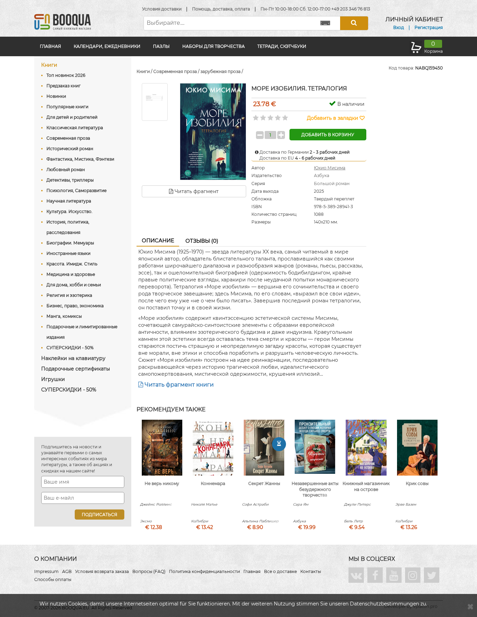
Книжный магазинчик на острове (366, 486)
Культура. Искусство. (69, 211)
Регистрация (428, 27)
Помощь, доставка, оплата (221, 9)
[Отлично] (284, 115)
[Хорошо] (277, 115)
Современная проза (68, 138)
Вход (398, 27)
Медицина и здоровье (70, 274)
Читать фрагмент (196, 191)
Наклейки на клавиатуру (73, 358)
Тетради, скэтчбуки (281, 46)
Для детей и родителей (71, 117)
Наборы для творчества (213, 46)
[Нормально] (269, 115)
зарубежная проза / (221, 71)
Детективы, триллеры (70, 180)
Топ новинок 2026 (65, 75)
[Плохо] (262, 115)
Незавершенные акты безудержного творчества (315, 489)
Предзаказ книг (63, 85)
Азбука (321, 175)
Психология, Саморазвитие (76, 190)
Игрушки (53, 379)
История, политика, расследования (67, 227)
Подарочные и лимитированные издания (81, 332)
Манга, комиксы (64, 316)
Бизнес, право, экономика (75, 305)
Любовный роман (65, 169)
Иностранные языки (68, 253)
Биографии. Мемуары (70, 242)
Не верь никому (162, 483)
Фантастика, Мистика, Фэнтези (80, 159)
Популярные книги (67, 106)
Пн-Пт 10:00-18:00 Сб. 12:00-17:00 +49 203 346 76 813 (315, 9)
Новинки (56, 96)
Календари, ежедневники (107, 46)
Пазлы (161, 46)
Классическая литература (74, 127)
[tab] (158, 241)
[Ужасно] (255, 115)
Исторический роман (69, 148)
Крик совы (417, 483)
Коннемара (213, 483)
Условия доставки (162, 9)
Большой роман (332, 183)
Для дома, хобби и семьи (73, 284)
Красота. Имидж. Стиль (71, 263)
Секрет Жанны (264, 483)
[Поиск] (354, 23)
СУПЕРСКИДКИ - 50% (70, 347)
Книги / (145, 71)
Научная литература (68, 201)
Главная (50, 46)
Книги (49, 65)
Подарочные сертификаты (75, 369)
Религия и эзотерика (69, 295)
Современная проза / (176, 71)
